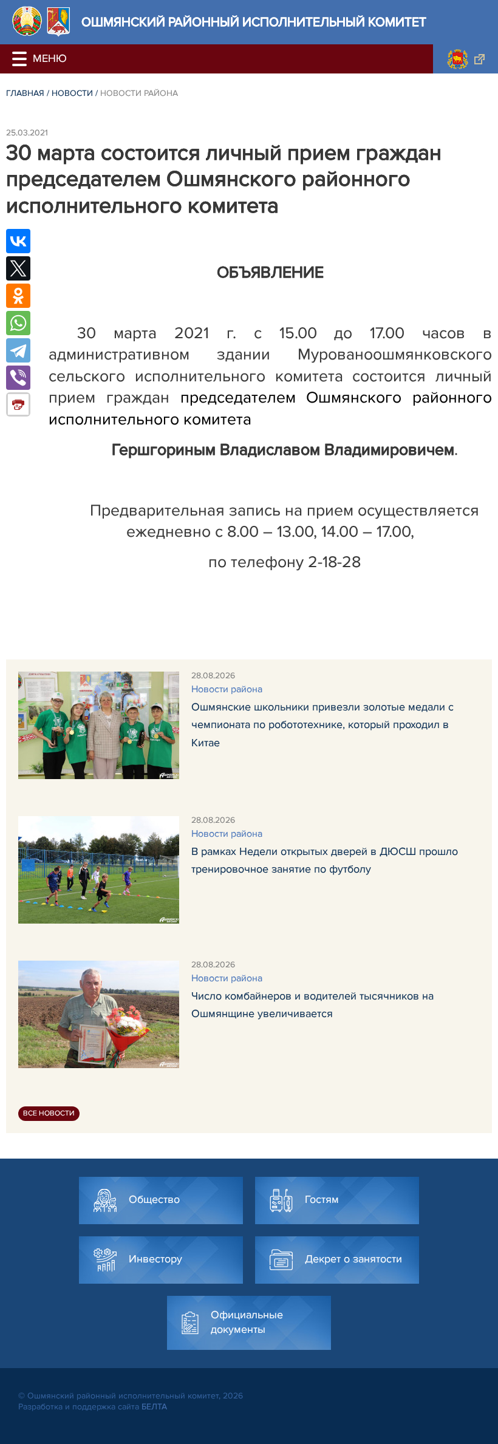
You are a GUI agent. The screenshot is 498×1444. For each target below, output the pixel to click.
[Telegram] (18, 350)
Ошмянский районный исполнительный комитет (253, 22)
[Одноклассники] (18, 296)
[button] (21, 58)
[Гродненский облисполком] (465, 58)
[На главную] (27, 21)
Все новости (49, 1113)
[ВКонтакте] (18, 241)
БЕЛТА (154, 1406)
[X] (18, 268)
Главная (25, 93)
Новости (72, 93)
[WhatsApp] (18, 323)
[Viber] (18, 378)
